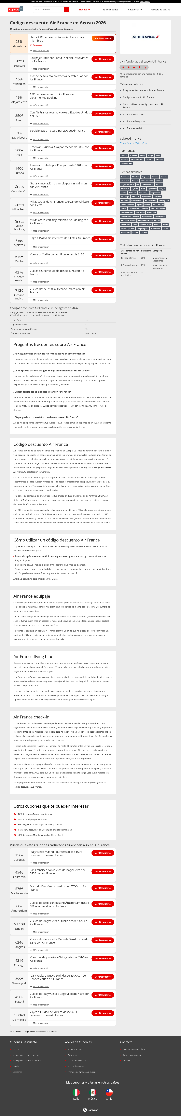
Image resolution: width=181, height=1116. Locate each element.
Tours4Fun (125, 189)
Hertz (143, 189)
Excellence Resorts (128, 221)
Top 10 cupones (110, 9)
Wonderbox (146, 197)
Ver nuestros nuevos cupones (26, 1055)
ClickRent (136, 177)
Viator (123, 193)
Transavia (125, 201)
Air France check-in (133, 128)
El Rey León (155, 229)
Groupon (159, 159)
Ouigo (150, 156)
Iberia (158, 156)
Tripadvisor (155, 193)
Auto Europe (143, 193)
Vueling (142, 156)
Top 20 (16, 1049)
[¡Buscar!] (66, 9)
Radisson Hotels (127, 213)
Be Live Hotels (150, 201)
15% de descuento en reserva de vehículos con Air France (37, 315)
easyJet (162, 189)
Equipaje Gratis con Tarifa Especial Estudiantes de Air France (38, 312)
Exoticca (164, 177)
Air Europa (125, 197)
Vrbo (135, 225)
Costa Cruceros (147, 181)
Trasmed (159, 181)
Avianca (135, 181)
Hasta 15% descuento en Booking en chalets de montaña (45, 829)
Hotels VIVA (151, 213)
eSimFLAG (157, 197)
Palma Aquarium (127, 229)
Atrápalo (135, 197)
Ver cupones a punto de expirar (27, 1060)
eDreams (133, 156)
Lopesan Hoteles (127, 205)
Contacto (127, 1060)
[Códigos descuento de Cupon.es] (11, 1031)
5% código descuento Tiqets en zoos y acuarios (40, 824)
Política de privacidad (77, 1060)
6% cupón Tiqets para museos (32, 819)
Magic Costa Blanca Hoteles (149, 221)
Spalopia (166, 229)
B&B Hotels (140, 213)
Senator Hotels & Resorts (138, 209)
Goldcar (124, 156)
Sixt (137, 185)
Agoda (139, 205)
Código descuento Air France (138, 97)
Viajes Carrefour (127, 185)
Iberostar (149, 159)
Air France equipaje (133, 114)
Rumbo (147, 205)
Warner (157, 225)
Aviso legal (72, 1055)
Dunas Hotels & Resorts (130, 217)
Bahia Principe (137, 201)
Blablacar (132, 193)
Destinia (155, 177)
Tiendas (83, 9)
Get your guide (142, 229)
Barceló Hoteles (137, 159)
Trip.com (145, 177)
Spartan (144, 233)
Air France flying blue (134, 121)
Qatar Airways (147, 185)
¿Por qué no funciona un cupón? (82, 1072)
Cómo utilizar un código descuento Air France (143, 106)
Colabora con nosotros (133, 1055)
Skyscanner (152, 189)
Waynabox (125, 181)
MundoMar (125, 233)
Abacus (135, 233)
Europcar (124, 159)
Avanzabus (125, 177)
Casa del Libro (126, 164)
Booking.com (164, 201)
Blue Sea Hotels (145, 225)
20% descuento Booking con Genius (35, 814)
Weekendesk (147, 217)
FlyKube (135, 189)
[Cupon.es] (15, 9)
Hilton (123, 209)
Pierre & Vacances (158, 209)
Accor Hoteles (158, 205)
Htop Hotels (125, 225)
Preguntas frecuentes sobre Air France (143, 90)
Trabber (159, 185)
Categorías (134, 9)
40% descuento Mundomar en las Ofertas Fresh (40, 835)
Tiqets (165, 225)
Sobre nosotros (75, 1049)
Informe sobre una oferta (134, 1049)
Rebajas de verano (160, 9)
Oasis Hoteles (160, 217)
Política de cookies (76, 1066)
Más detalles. (145, 1)
